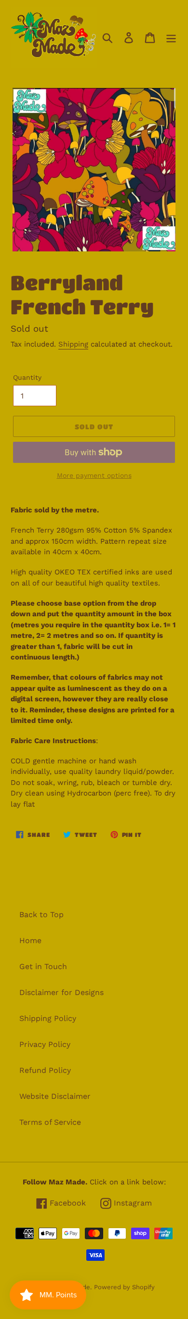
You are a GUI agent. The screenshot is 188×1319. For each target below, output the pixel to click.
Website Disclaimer (55, 1096)
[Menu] (171, 38)
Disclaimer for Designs (61, 992)
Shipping (73, 344)
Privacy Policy (44, 1044)
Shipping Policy (47, 1018)
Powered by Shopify (124, 1287)
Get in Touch (43, 966)
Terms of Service (50, 1122)
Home (30, 940)
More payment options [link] (94, 475)
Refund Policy (45, 1070)
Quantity (27, 377)
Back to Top (41, 914)
